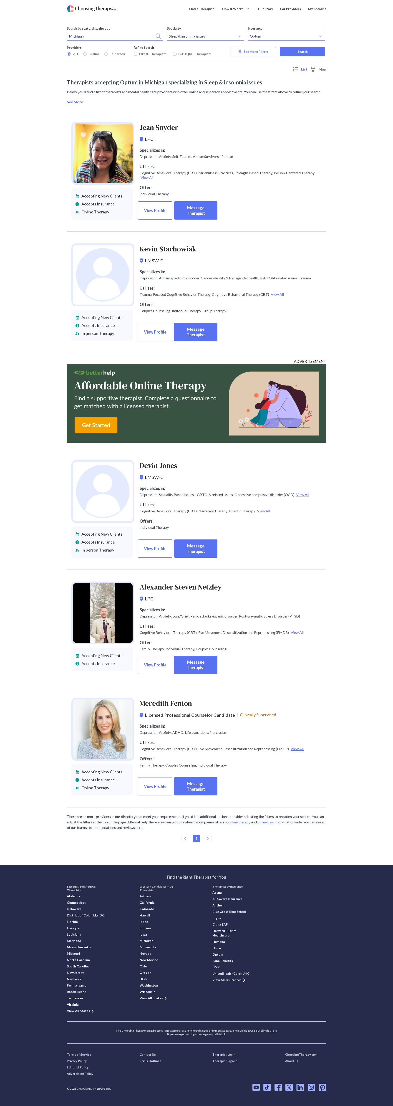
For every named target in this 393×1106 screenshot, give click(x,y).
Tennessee (75, 998)
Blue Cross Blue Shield (229, 912)
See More (75, 102)
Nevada (145, 953)
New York (74, 979)
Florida (72, 922)
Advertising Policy (80, 1074)
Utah (143, 979)
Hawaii (145, 915)
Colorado (147, 909)
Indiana (145, 928)
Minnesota (148, 947)
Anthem (218, 905)
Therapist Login (223, 1054)
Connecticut (76, 902)
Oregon (145, 972)
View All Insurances (227, 980)
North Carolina (78, 960)
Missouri (73, 953)
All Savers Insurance (227, 899)
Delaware (74, 909)
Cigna (216, 918)
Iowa (143, 934)
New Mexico (149, 960)
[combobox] (115, 36)
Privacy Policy (77, 1061)
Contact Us (148, 1054)
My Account (317, 9)
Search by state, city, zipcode (88, 28)
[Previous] (185, 838)
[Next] (208, 838)
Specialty (174, 28)
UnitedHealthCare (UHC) (231, 973)
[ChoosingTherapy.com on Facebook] (278, 1087)
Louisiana (74, 934)
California (147, 902)
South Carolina (78, 966)
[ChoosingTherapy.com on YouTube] (256, 1087)
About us (291, 1061)
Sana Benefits (222, 961)
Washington (149, 985)
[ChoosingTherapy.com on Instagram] (311, 1087)
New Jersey (75, 972)
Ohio (143, 966)
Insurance (255, 28)
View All (147, 177)
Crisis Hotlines (150, 1061)
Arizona (145, 896)
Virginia (73, 1004)
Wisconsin (147, 992)
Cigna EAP (220, 924)
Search (302, 51)
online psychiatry (270, 822)
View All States (78, 1011)
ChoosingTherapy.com (301, 1054)
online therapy (239, 822)
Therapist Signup (224, 1061)
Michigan (146, 941)
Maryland (74, 941)
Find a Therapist (201, 9)
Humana (218, 942)
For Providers (290, 9)
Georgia (73, 928)
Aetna (217, 892)
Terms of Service (79, 1054)
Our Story (265, 9)
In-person (118, 54)
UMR (216, 967)
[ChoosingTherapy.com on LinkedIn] (300, 1087)
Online (95, 54)
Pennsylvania (76, 985)
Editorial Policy (77, 1067)
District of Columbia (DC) (86, 915)
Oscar (217, 948)
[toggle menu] (239, 36)
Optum (217, 954)
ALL (76, 54)
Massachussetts (79, 947)
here (139, 827)
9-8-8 (273, 1030)
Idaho (144, 922)
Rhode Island (76, 992)
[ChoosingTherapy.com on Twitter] (289, 1087)
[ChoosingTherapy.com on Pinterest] (322, 1087)
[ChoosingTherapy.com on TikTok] (267, 1087)
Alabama (73, 896)
